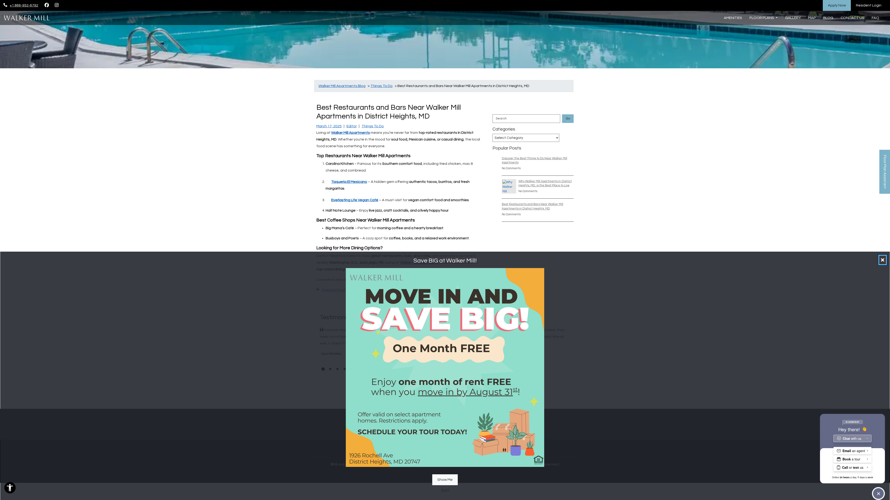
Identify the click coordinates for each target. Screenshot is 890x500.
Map (812, 18)
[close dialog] (883, 260)
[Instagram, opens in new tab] (56, 5)
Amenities (733, 18)
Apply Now (839, 5)
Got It (445, 490)
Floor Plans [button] (762, 18)
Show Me (445, 479)
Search (501, 118)
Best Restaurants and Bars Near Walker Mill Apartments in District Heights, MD (532, 206)
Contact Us (852, 18)
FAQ (875, 18)
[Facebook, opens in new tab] (46, 5)
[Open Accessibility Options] (9, 489)
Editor (351, 126)
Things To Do (373, 126)
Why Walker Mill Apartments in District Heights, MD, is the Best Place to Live (545, 183)
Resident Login (871, 5)
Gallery (793, 18)
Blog (828, 18)
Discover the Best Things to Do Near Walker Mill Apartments (534, 160)
